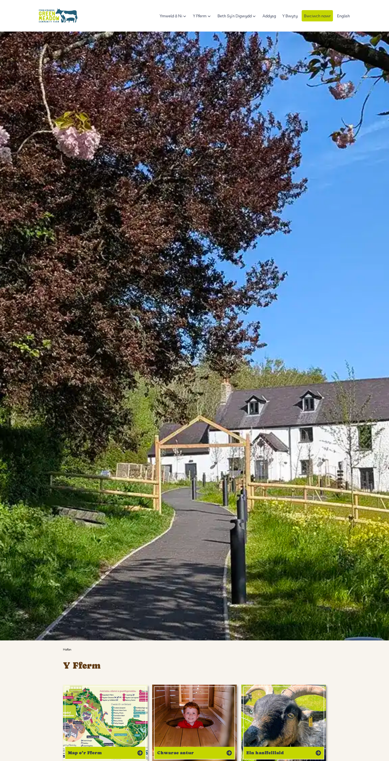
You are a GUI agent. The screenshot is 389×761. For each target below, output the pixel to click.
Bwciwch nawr (317, 15)
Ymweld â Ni (171, 15)
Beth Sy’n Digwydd (234, 15)
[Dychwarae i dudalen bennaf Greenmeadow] (58, 15)
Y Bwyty (290, 15)
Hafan (67, 649)
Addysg (269, 15)
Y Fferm (199, 15)
